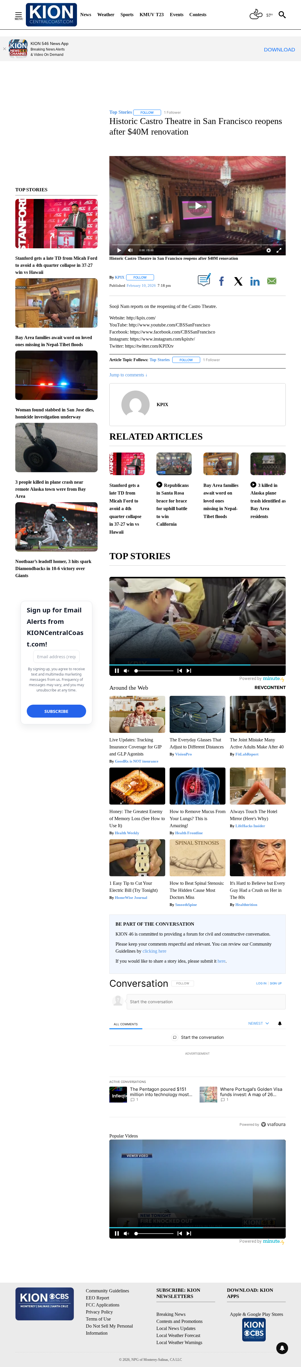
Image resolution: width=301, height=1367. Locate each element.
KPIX (119, 277)
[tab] (125, 1024)
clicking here (154, 951)
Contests (197, 14)
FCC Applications (102, 1304)
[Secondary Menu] (23, 14)
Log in (261, 983)
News (85, 14)
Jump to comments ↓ (128, 374)
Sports (127, 14)
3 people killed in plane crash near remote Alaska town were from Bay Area (50, 489)
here (221, 961)
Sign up (276, 983)
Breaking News (170, 1314)
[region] (197, 1053)
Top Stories (160, 360)
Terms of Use (98, 1318)
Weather (105, 14)
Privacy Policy (99, 1311)
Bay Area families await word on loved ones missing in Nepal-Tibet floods (220, 501)
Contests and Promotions (179, 1321)
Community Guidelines (107, 1290)
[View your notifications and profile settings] (280, 1023)
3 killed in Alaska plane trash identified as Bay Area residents (268, 501)
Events (176, 14)
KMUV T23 (152, 14)
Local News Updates (175, 1328)
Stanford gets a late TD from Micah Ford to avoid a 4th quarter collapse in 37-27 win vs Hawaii (56, 265)
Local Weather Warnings (179, 1342)
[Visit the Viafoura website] (273, 1124)
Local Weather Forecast (178, 1335)
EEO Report (97, 1297)
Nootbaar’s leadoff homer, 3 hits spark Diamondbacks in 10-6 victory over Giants (53, 568)
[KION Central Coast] (51, 14)
